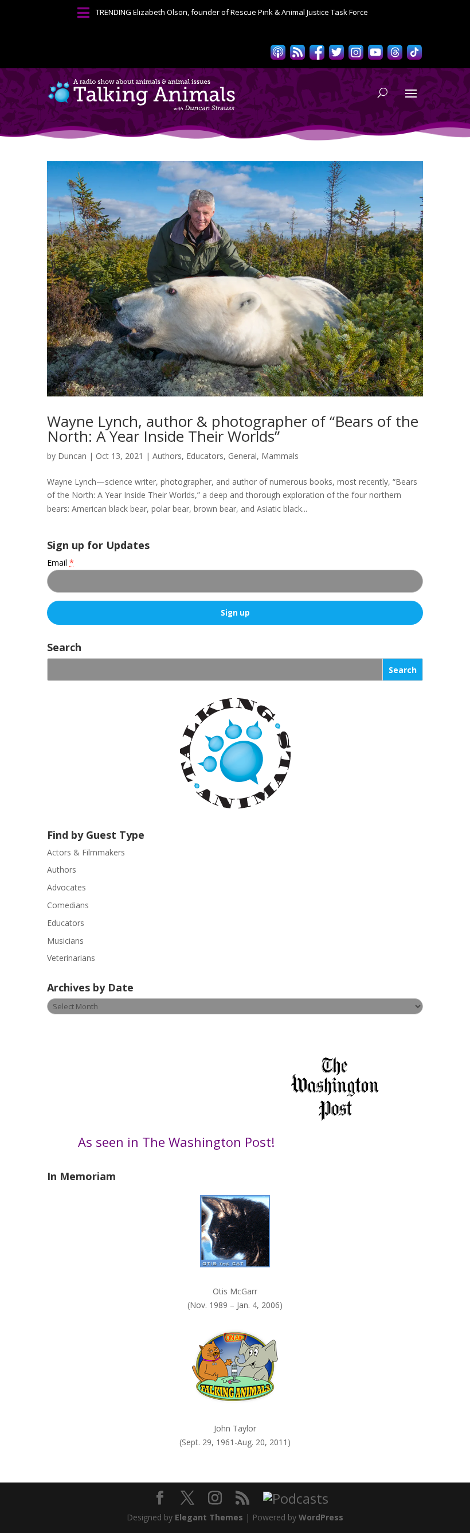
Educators (205, 455)
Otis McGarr (235, 1291)
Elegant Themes (209, 1517)
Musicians (65, 940)
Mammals (280, 455)
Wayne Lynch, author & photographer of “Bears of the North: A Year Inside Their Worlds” (232, 428)
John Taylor (235, 1428)
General (242, 455)
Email (60, 562)
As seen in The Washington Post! (178, 1141)
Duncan (72, 455)
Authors (167, 455)
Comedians (68, 905)
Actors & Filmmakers (86, 852)
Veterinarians (71, 957)
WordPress (321, 1517)
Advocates (66, 887)
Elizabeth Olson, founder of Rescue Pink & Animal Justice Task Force (250, 12)
